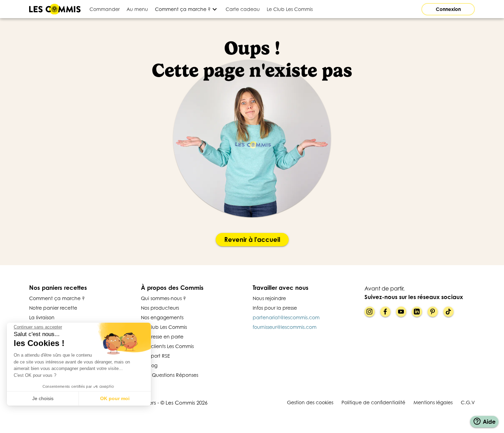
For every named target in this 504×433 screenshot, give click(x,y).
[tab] (104, 9)
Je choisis (42, 398)
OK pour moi (115, 398)
